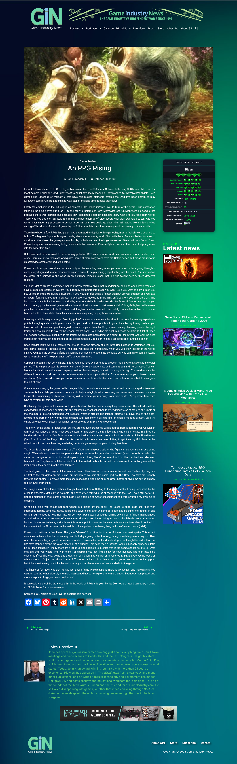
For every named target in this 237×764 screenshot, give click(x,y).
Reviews (75, 28)
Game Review (88, 161)
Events (152, 28)
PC (185, 207)
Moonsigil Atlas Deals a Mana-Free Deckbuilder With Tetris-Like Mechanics (188, 394)
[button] (197, 28)
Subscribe (172, 28)
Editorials (121, 28)
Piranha (188, 220)
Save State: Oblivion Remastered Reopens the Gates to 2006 (188, 318)
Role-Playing (190, 199)
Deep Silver (189, 215)
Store (161, 28)
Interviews (139, 28)
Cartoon (109, 28)
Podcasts (91, 28)
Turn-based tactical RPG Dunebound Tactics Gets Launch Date (188, 471)
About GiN (186, 28)
